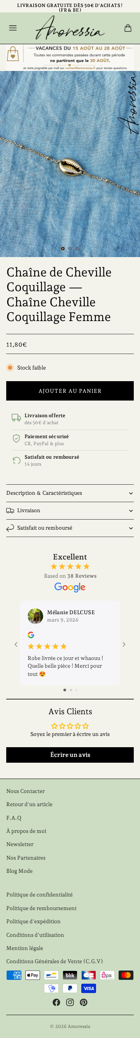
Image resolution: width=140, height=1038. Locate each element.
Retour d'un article (29, 804)
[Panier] (128, 28)
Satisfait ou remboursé (44, 528)
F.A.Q (13, 818)
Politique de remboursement (41, 908)
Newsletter (19, 844)
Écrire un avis (70, 754)
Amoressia (79, 1026)
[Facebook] (56, 1002)
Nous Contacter (25, 791)
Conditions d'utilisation (35, 935)
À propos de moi (26, 831)
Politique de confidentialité (39, 894)
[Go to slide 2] (71, 690)
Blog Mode (19, 871)
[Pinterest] (83, 1002)
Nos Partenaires (26, 858)
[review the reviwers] (31, 635)
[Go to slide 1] (64, 690)
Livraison (28, 510)
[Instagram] (70, 1002)
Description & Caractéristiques (44, 493)
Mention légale (24, 948)
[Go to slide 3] (76, 690)
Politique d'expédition (33, 921)
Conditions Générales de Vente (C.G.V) (54, 961)
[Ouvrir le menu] (12, 28)
